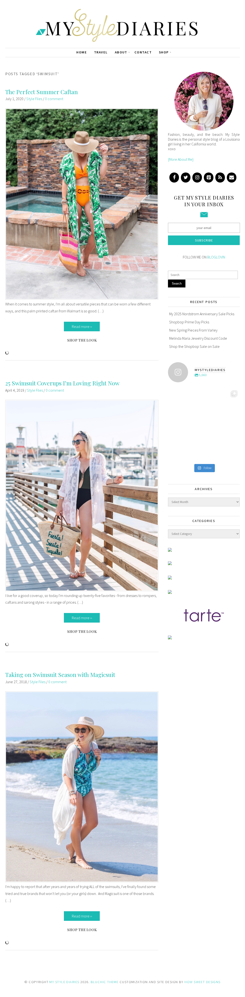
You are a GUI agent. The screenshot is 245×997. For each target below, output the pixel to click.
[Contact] (231, 177)
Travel (101, 52)
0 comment (54, 98)
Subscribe (204, 240)
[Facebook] (174, 177)
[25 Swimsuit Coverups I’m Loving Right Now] (81, 589)
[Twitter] (185, 177)
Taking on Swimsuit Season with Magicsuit (60, 674)
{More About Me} (181, 159)
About (121, 52)
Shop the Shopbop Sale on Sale (194, 346)
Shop (164, 52)
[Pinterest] (208, 177)
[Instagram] (197, 177)
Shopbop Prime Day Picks (189, 322)
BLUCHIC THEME (105, 982)
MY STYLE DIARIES (64, 982)
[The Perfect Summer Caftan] (81, 298)
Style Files (34, 98)
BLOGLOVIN (216, 257)
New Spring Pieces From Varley (193, 330)
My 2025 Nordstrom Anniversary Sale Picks (201, 313)
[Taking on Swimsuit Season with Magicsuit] (81, 880)
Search (177, 283)
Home (81, 52)
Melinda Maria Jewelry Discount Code (198, 338)
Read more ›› (82, 326)
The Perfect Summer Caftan (41, 92)
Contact (143, 52)
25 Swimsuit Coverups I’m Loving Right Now (62, 383)
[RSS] (220, 177)
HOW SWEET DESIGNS (202, 982)
